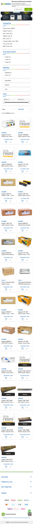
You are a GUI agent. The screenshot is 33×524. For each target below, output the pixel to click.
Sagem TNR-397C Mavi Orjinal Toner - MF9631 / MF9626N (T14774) (7, 460)
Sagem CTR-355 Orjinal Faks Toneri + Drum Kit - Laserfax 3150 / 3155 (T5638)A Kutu (24, 312)
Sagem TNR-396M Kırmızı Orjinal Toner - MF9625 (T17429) (24, 430)
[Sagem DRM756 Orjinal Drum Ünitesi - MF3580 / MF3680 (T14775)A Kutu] (24, 212)
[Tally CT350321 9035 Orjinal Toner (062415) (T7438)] (8, 271)
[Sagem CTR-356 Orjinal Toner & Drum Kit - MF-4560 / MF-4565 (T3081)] (8, 359)
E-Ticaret (11, 522)
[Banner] (16, 15)
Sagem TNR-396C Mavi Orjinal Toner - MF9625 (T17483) (7, 401)
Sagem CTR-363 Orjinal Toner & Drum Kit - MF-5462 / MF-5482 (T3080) (24, 342)
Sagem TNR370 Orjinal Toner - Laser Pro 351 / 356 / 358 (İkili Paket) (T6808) (7, 312)
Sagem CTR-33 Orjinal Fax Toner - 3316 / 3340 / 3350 (7, 135)
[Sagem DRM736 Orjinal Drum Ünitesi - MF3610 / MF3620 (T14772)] (8, 241)
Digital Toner (7, 36)
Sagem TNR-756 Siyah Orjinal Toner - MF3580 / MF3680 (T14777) (7, 224)
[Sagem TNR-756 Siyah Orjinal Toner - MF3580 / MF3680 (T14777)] (8, 212)
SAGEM (3, 132)
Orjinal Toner (9, 28)
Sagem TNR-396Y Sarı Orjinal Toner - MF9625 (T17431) (24, 401)
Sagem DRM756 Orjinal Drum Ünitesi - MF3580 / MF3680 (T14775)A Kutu (24, 224)
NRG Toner (7, 46)
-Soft (7, 522)
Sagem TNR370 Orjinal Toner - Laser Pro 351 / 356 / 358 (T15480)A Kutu (7, 194)
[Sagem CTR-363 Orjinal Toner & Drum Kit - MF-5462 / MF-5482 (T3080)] (24, 330)
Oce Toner (7, 44)
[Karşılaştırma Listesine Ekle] (10, 142)
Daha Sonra (18, 9)
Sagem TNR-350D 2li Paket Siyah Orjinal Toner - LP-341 (24, 371)
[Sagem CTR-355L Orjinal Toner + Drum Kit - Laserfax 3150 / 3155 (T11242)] (24, 241)
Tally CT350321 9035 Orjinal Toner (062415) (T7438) (7, 283)
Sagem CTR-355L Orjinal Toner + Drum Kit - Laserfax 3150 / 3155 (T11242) (24, 253)
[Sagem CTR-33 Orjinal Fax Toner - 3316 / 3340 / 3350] (8, 123)
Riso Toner (7, 33)
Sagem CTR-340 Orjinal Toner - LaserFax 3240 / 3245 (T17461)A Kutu (25, 165)
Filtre (3, 109)
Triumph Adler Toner (10, 41)
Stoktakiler (8, 80)
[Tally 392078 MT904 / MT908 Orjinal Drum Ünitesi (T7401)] (24, 271)
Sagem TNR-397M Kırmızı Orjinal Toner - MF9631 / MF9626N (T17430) (8, 430)
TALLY (3, 280)
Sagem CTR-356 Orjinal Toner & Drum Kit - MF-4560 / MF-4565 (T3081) (7, 371)
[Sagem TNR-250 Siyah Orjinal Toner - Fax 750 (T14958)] (24, 182)
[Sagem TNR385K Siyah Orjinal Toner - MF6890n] (24, 123)
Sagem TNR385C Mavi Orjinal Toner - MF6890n (7, 165)
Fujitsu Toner (7, 31)
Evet (28, 9)
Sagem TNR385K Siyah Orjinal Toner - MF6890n (24, 135)
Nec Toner (7, 38)
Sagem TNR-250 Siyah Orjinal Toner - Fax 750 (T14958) (24, 194)
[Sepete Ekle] (6, 142)
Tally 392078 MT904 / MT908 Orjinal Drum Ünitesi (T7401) (24, 283)
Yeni (6, 89)
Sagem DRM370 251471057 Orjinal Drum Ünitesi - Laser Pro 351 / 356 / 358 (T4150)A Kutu (7, 342)
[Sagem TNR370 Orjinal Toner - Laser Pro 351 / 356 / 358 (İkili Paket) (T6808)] (8, 300)
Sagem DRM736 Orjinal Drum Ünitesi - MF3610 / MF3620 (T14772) (8, 253)
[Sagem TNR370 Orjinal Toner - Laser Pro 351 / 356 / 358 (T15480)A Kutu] (8, 182)
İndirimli (7, 85)
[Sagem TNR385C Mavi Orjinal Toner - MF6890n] (8, 153)
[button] (16, 19)
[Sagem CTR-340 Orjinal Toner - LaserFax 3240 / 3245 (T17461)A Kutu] (24, 153)
